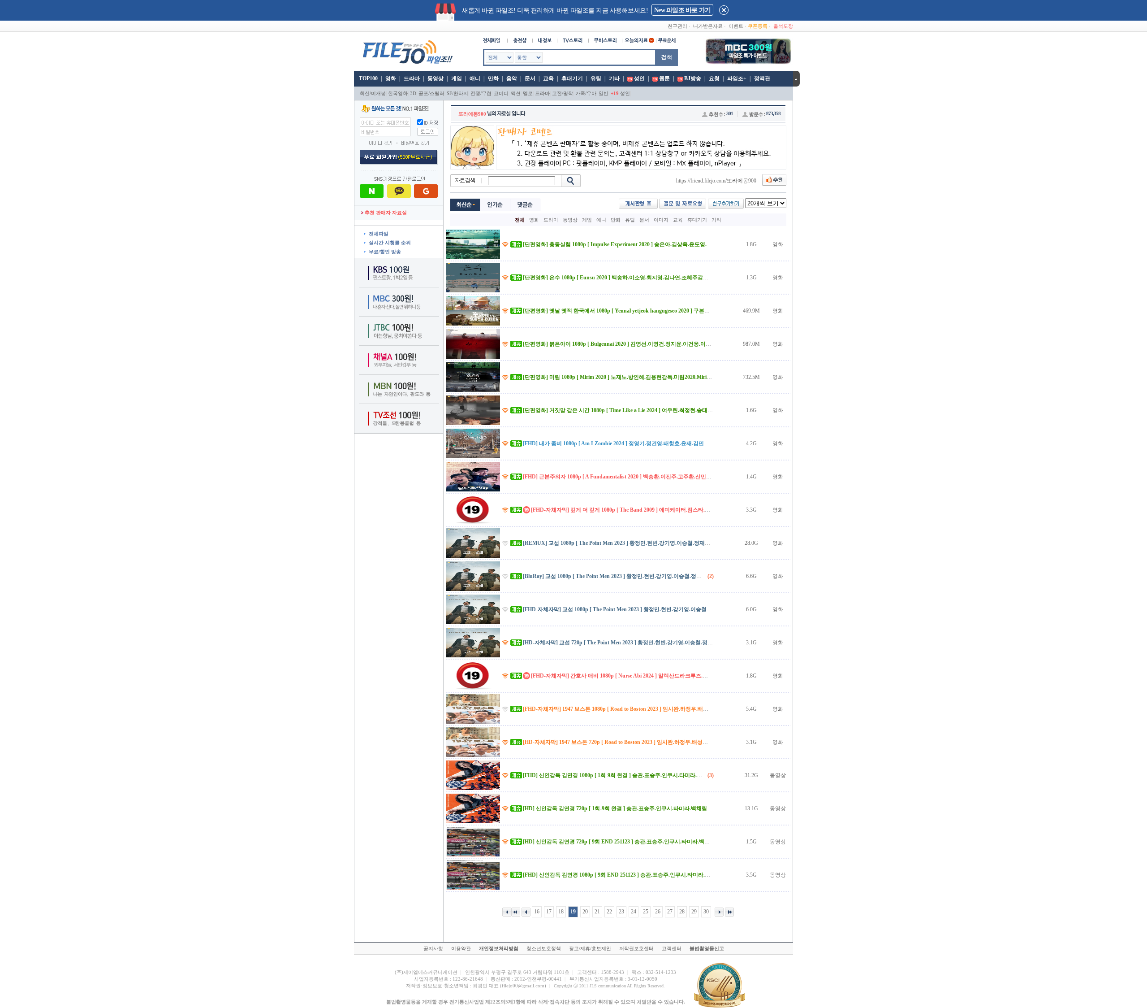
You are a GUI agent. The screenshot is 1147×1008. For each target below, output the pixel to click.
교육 (548, 78)
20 (585, 911)
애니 (475, 78)
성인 (639, 78)
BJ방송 (692, 78)
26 (657, 911)
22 (609, 911)
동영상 (435, 78)
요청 (714, 78)
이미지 (661, 219)
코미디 (501, 93)
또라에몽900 (472, 114)
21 (597, 911)
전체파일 (378, 233)
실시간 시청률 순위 (390, 242)
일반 (603, 93)
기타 (614, 78)
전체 (520, 219)
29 (694, 911)
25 (645, 911)
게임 (456, 78)
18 (561, 911)
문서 (530, 78)
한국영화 (398, 93)
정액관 (762, 78)
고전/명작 (562, 93)
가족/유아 (585, 93)
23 (621, 911)
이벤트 (736, 26)
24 (633, 911)
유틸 (596, 78)
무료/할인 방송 (385, 251)
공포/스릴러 (431, 93)
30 (706, 911)
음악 (511, 78)
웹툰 (664, 78)
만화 (493, 78)
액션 (516, 93)
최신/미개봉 (373, 93)
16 (536, 911)
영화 (390, 78)
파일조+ (736, 78)
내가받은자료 (708, 26)
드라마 (412, 78)
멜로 (528, 93)
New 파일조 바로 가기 (682, 10)
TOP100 (368, 78)
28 (682, 911)
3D (413, 93)
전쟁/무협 (481, 93)
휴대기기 (572, 78)
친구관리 (677, 26)
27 (670, 911)
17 (549, 911)
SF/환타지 (457, 93)
